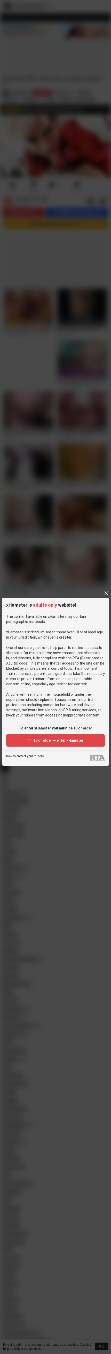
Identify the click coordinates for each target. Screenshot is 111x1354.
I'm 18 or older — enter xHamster (55, 740)
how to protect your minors (25, 756)
